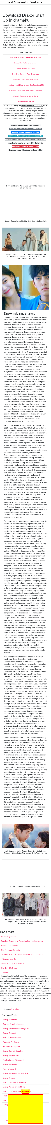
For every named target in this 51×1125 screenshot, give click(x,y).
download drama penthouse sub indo (25, 132)
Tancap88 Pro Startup (11, 1042)
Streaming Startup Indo (11, 1046)
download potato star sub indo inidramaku (25, 129)
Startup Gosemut (9, 1033)
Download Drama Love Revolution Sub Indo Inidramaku (22, 941)
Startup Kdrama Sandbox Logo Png (16, 1028)
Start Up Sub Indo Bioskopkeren (15, 1082)
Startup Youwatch (9, 1078)
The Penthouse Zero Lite (10, 950)
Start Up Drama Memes (12, 1037)
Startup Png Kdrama (8, 936)
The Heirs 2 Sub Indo (9, 968)
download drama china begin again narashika (25, 150)
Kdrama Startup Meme (9, 945)
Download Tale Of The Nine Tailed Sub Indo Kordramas (22, 954)
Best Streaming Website (24, 2)
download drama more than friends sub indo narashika (25, 139)
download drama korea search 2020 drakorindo (25, 143)
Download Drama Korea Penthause (25, 79)
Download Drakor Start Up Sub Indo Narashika (25, 90)
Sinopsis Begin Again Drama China (25, 96)
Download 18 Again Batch (26, 68)
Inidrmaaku (5, 972)
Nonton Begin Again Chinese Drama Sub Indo (25, 57)
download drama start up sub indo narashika (25, 136)
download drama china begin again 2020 (25, 125)
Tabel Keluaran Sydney (11, 1069)
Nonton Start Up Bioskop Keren (13, 963)
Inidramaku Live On (8, 959)
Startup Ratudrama (10, 1019)
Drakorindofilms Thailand (25, 101)
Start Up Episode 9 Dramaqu (13, 1024)
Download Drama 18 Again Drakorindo (25, 74)
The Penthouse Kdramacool (13, 1060)
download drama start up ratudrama (25, 146)
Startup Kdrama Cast (11, 1055)
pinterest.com (15, 1009)
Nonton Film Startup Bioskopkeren (25, 63)
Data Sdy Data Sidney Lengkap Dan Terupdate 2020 (25, 85)
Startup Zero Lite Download (13, 1051)
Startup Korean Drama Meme (14, 1087)
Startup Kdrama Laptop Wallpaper (15, 1073)
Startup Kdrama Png (10, 1064)
